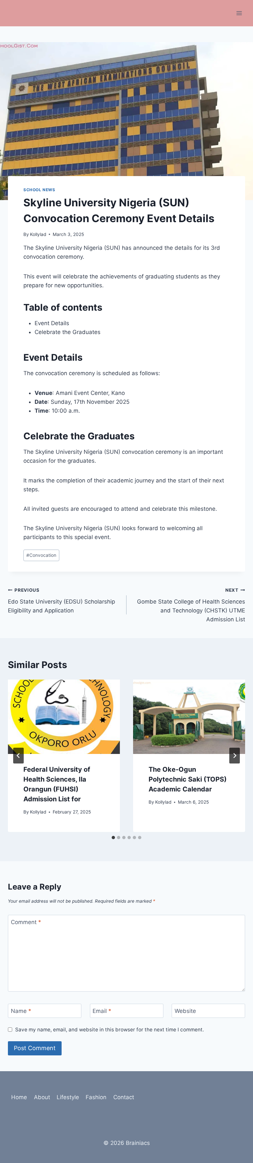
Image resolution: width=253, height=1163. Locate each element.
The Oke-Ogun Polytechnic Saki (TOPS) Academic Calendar (188, 779)
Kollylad (38, 234)
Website (185, 1011)
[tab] (113, 837)
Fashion (96, 1097)
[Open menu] (239, 13)
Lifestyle (68, 1097)
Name (21, 1011)
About (42, 1097)
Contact (123, 1097)
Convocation (41, 555)
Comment (26, 922)
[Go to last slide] (18, 755)
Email (102, 1011)
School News (39, 189)
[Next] (234, 755)
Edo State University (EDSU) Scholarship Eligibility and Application (61, 600)
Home (19, 1097)
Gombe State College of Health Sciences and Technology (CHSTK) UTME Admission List (191, 605)
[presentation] (64, 717)
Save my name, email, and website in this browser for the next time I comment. (109, 1029)
